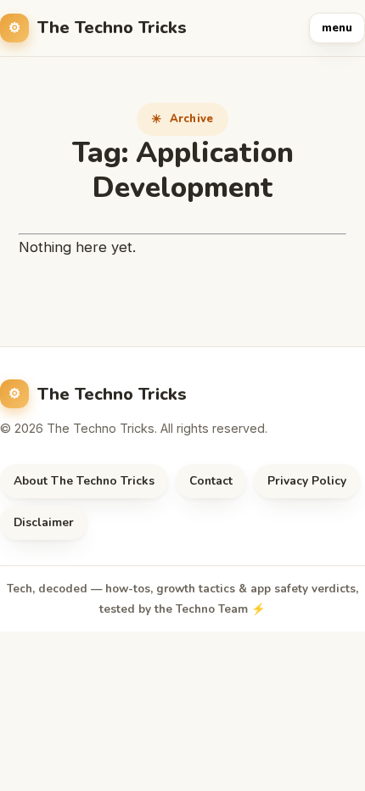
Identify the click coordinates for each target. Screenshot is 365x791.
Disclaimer (44, 522)
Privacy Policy (306, 481)
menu (337, 28)
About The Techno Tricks (84, 481)
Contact (211, 481)
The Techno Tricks (112, 27)
